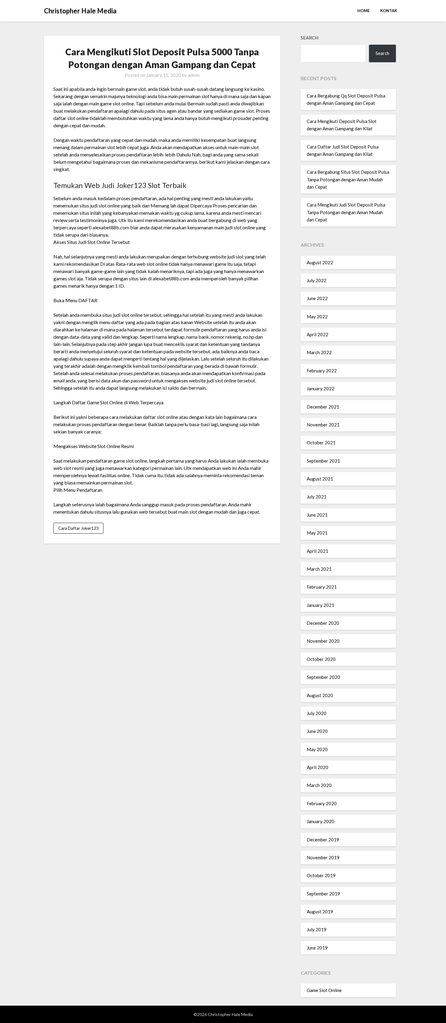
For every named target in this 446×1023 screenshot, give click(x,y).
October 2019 (321, 875)
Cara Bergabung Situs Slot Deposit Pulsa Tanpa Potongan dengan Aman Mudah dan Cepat (348, 179)
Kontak (388, 10)
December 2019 (323, 839)
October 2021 (321, 442)
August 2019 (320, 911)
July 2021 (316, 496)
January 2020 (320, 821)
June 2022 (317, 298)
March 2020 (319, 785)
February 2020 (322, 803)
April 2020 (317, 767)
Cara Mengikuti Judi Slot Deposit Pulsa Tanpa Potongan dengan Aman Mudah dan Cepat (346, 212)
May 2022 (317, 316)
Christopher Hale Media (80, 11)
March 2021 (319, 569)
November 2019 (323, 857)
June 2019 (317, 947)
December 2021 (323, 406)
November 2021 (323, 424)
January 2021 (320, 605)
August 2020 (320, 695)
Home (363, 10)
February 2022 (322, 370)
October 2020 (321, 659)
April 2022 (317, 334)
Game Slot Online (324, 990)
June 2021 (317, 515)
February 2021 (322, 587)
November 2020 (323, 641)
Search (309, 37)
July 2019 (316, 929)
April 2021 (317, 551)
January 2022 (320, 388)
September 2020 (323, 677)
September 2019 (323, 893)
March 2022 (319, 352)
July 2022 (316, 280)
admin (194, 75)
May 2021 (317, 532)
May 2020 (317, 749)
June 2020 (317, 731)
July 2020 (316, 713)
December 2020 (323, 623)
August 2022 (320, 262)
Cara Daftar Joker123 (78, 528)
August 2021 (320, 478)
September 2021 (323, 461)
